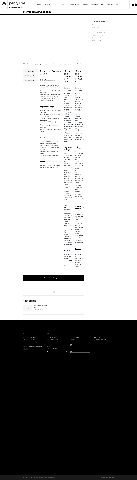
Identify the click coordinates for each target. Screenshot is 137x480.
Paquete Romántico (97, 35)
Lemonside (111, 477)
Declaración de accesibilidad (102, 344)
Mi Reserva (73, 339)
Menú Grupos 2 (29, 76)
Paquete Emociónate (97, 38)
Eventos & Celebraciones (53, 342)
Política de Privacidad (100, 339)
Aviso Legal (97, 337)
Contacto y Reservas (52, 348)
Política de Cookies (99, 342)
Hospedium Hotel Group (76, 342)
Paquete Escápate (97, 25)
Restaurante (50, 344)
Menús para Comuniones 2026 (41, 306)
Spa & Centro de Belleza (53, 339)
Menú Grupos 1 (29, 71)
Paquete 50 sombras (97, 27)
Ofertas (49, 346)
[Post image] (27, 308)
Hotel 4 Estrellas (51, 337)
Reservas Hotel (74, 337)
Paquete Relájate (96, 40)
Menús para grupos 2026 (98, 32)
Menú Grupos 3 (29, 80)
